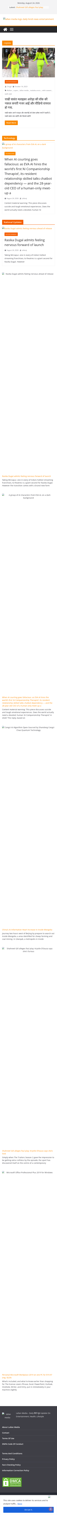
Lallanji (24, 198)
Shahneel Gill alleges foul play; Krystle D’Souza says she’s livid (29, 8)
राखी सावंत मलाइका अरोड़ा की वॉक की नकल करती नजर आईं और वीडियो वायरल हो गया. (28, 103)
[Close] (52, 1497)
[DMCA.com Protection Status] (12, 1479)
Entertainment (11, 82)
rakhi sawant (46, 90)
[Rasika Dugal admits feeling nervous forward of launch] (28, 228)
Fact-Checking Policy (11, 1465)
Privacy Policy (8, 1459)
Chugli (9, 86)
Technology (10, 153)
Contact (5, 1432)
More (19, 1503)
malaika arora (35, 90)
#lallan (9, 90)
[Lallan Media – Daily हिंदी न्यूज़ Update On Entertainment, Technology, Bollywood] (5, 29)
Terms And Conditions (12, 1453)
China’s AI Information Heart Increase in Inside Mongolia (27, 929)
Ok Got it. (28, 1509)
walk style (8, 94)
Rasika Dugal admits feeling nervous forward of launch (25, 242)
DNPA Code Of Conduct (12, 1444)
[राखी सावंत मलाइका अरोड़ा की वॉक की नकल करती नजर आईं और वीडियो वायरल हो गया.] (28, 62)
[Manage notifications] (51, 1509)
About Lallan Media (11, 1427)
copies (15, 90)
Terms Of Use (8, 1438)
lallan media (24, 90)
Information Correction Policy (15, 1470)
